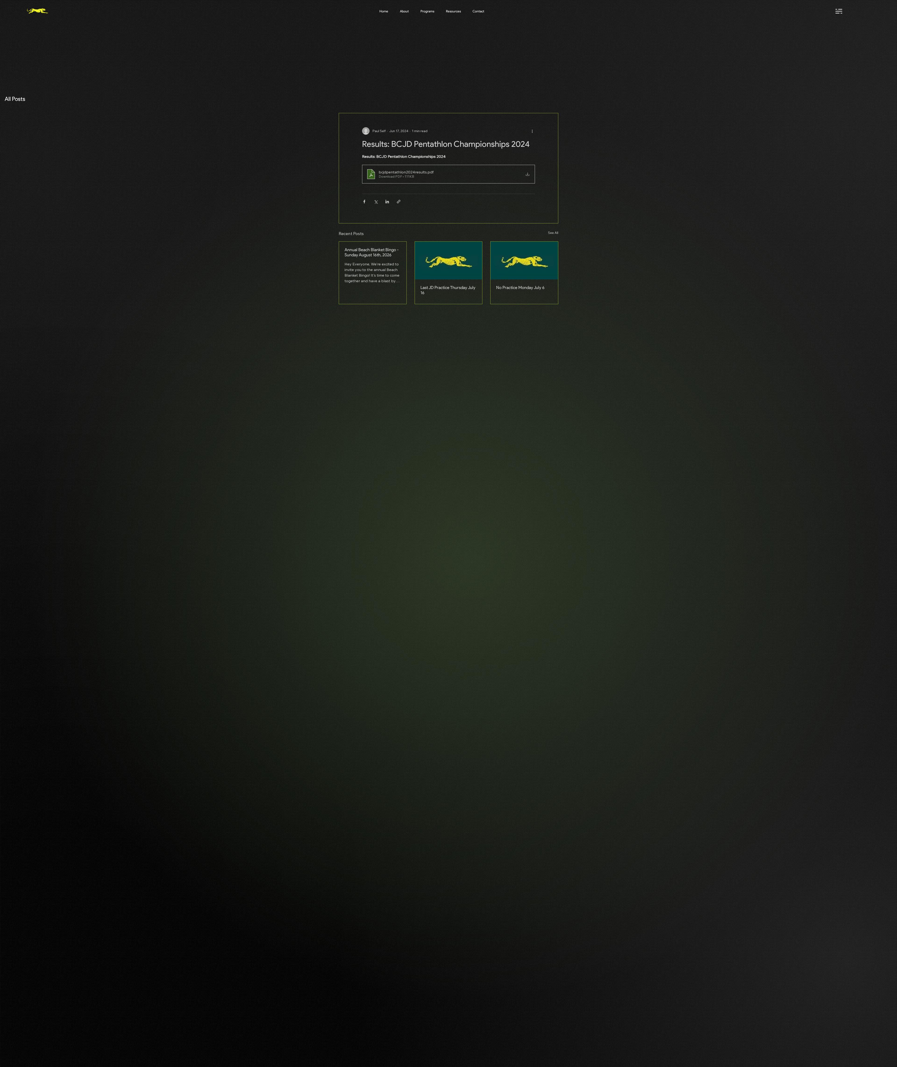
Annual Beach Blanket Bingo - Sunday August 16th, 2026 (372, 252)
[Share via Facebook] (364, 201)
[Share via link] (398, 201)
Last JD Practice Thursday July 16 (447, 290)
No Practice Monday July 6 (520, 287)
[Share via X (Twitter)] (376, 201)
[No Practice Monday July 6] (524, 260)
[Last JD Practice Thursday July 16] (448, 260)
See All (553, 233)
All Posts (15, 98)
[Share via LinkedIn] (387, 201)
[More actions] (532, 131)
